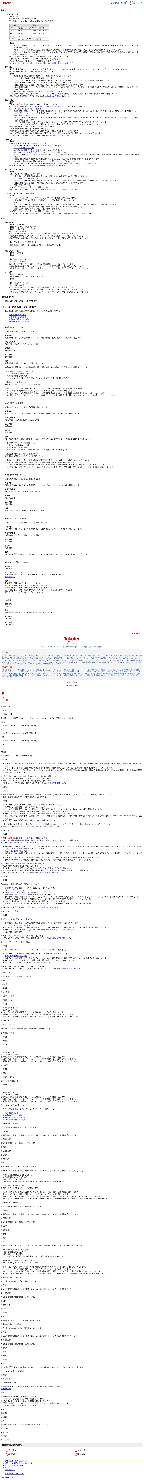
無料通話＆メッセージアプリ (76, 675)
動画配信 (97, 675)
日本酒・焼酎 (101, 657)
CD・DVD (46, 659)
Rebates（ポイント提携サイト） (39, 672)
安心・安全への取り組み (14, 1465)
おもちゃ (68, 659)
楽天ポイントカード (56, 672)
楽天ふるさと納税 (79, 662)
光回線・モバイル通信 (12, 659)
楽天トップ (45, 647)
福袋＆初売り (124, 662)
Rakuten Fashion (81, 672)
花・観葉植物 (23, 660)
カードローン (134, 672)
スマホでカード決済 (34, 673)
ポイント (99, 660)
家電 (40, 659)
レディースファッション (40, 655)
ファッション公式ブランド (27, 662)
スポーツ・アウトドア (67, 660)
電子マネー (14, 673)
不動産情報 (22, 675)
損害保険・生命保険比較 (97, 673)
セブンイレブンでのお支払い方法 (26, 178)
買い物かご (13, 1450)
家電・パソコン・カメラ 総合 (23, 655)
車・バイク (39, 657)
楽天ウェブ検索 (125, 660)
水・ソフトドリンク (81, 657)
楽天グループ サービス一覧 (15, 676)
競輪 (95, 672)
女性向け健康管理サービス (125, 670)
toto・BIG (107, 675)
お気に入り (83, 1450)
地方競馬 (90, 672)
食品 (60, 657)
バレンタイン (133, 662)
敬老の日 (24, 664)
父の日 (14, 664)
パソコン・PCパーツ (117, 657)
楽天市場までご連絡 (60, 63)
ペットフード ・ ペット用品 (51, 660)
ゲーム (63, 659)
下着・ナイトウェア (99, 655)
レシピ (59, 670)
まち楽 (71, 662)
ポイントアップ (41, 662)
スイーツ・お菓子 (68, 657)
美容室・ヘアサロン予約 (108, 670)
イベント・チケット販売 (83, 670)
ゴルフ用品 (78, 660)
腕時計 (89, 655)
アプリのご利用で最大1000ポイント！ (19, 1461)
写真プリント (96, 670)
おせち (51, 664)
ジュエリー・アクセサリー (78, 655)
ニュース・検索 (7, 675)
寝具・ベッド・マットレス (112, 659)
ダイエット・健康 (132, 655)
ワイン (108, 657)
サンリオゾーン (63, 662)
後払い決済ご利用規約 (17, 106)
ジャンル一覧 (60, 647)
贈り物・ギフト (13, 662)
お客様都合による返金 (17, 315)
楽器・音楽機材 (55, 659)
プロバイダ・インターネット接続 (56, 675)
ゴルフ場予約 (52, 670)
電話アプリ (89, 675)
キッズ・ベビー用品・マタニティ (116, 655)
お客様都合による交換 (17, 317)
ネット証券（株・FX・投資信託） (118, 672)
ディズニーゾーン (52, 662)
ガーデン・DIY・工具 (35, 660)
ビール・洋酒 (92, 657)
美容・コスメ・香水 (29, 657)
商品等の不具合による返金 (19, 319)
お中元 (19, 664)
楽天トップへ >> (72, 644)
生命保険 (108, 673)
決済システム (23, 673)
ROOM (34, 675)
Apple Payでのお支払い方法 (23, 148)
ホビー (74, 659)
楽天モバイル (41, 675)
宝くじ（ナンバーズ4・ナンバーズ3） (123, 675)
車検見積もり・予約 (68, 670)
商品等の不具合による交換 (19, 321)
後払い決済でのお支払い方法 (24, 115)
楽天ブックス (90, 660)
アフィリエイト (102, 672)
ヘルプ (7, 1467)
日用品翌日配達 (91, 662)
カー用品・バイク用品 (51, 657)
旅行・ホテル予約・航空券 (16, 670)
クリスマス (44, 664)
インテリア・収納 (97, 659)
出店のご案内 (98, 647)
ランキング (89, 647)
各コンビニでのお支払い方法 (24, 202)
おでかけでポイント (69, 672)
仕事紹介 (15, 675)
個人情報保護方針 (72, 682)
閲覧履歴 (13, 1454)
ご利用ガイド (10, 1470)
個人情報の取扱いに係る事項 (40, 106)
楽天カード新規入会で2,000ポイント (18, 1463)
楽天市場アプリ (70, 647)
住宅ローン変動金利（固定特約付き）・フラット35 (73, 673)
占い (102, 675)
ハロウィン (31, 664)
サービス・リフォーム (84, 659)
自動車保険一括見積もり (119, 673)
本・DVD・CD (30, 670)
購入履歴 (81, 1454)
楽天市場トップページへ (14, 1474)
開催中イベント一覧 (113, 662)
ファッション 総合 (7, 655)
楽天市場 (4, 670)
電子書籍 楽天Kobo (41, 670)
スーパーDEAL (80, 647)
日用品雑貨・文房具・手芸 (129, 659)
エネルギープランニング (48, 673)
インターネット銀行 (134, 673)
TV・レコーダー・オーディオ (29, 659)
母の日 (9, 664)
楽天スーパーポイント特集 (20, 672)
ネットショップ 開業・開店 (111, 660)
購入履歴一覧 (10, 577)
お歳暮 (38, 664)
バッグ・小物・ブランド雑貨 (60, 655)
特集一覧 (52, 647)
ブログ (29, 675)
